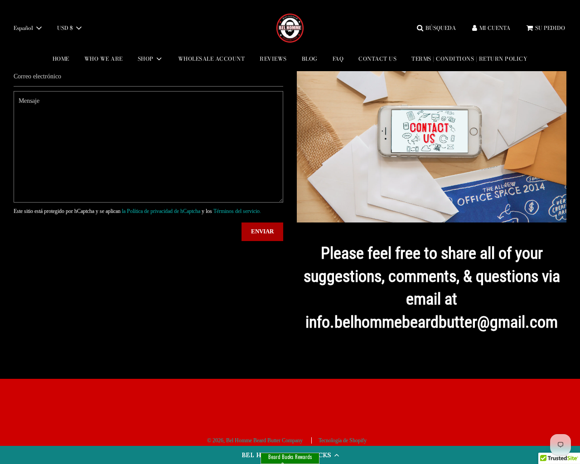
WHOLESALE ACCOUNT (211, 58)
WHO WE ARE (103, 58)
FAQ (338, 58)
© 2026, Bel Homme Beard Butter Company (255, 440)
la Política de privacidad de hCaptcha (162, 211)
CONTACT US (377, 58)
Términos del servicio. (237, 211)
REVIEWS (273, 58)
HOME (61, 58)
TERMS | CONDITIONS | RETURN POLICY (469, 58)
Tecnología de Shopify (343, 440)
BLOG (310, 58)
